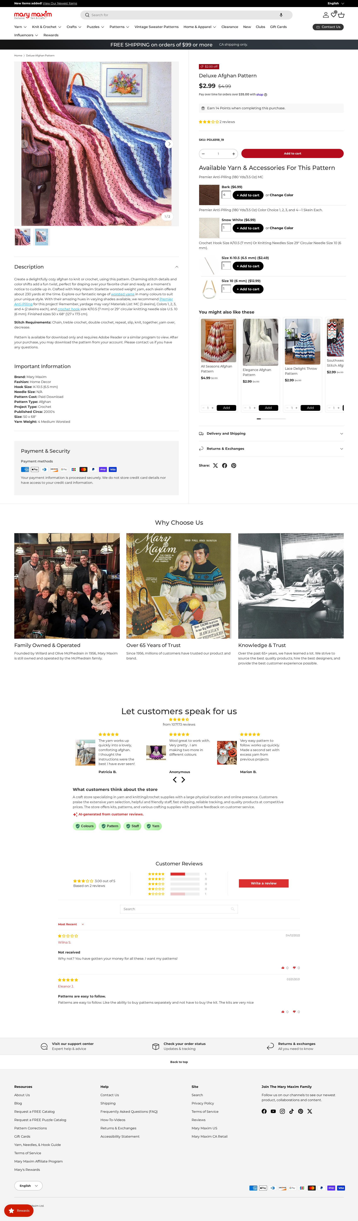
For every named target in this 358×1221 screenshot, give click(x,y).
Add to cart (292, 153)
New (247, 27)
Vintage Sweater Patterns (157, 27)
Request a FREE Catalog (34, 1112)
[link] (218, 340)
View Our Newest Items (60, 3)
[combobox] (186, 15)
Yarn (18, 27)
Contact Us (109, 1095)
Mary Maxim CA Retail (209, 1136)
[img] (179, 719)
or (279, 195)
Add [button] (226, 408)
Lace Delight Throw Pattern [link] (301, 371)
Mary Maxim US (204, 1128)
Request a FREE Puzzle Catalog (40, 1120)
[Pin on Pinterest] (233, 465)
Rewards (51, 35)
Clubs (260, 27)
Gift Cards (278, 27)
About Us (22, 1095)
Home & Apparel (197, 27)
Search (197, 1095)
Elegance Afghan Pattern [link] (257, 372)
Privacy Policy (203, 1103)
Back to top (179, 1062)
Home (18, 55)
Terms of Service (27, 1153)
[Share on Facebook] (224, 465)
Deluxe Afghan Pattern (40, 55)
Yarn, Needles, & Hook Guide (37, 1145)
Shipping (108, 1103)
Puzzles (93, 27)
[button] (281, 15)
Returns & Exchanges (118, 1128)
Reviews (199, 1120)
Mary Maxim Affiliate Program (38, 1161)
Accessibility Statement (120, 1136)
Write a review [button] (264, 883)
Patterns (117, 27)
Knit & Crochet (44, 27)
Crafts (72, 27)
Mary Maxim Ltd (34, 1205)
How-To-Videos (112, 1120)
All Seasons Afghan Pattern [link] (216, 368)
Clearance (229, 27)
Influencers (23, 35)
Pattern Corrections (30, 1128)
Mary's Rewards (27, 1170)
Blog (18, 1103)
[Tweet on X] (215, 465)
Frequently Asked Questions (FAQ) (129, 1112)
